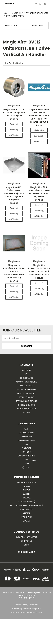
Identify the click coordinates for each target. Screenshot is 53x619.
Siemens (26, 490)
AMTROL (26, 513)
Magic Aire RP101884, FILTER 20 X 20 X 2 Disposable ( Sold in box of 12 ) (14, 271)
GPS (26, 459)
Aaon (26, 429)
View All (26, 521)
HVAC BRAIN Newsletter (26, 537)
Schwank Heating (26, 456)
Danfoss (27, 452)
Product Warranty (26, 393)
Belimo (27, 486)
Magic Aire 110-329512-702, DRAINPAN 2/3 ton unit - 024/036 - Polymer (14, 193)
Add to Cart (14, 135)
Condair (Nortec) (26, 501)
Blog (26, 545)
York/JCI (26, 448)
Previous (3, 616)
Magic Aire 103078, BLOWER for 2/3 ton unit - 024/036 (14, 112)
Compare (13, 129)
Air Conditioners (27, 432)
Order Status (26, 378)
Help (26, 374)
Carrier (26, 494)
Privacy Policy (26, 385)
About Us (26, 370)
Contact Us (26, 541)
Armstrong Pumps (26, 440)
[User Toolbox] (39, 3)
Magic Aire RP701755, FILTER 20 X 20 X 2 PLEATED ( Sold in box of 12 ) (39, 270)
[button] (26, 25)
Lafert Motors (26, 509)
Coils (26, 463)
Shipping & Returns (26, 405)
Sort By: (8, 63)
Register (32, 408)
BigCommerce (31, 604)
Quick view (14, 124)
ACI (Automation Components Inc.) (26, 505)
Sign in (20, 408)
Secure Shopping (26, 397)
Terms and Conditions (26, 401)
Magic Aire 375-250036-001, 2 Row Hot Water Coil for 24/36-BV (39, 192)
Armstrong (26, 436)
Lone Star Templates (32, 608)
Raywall (26, 498)
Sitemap (26, 412)
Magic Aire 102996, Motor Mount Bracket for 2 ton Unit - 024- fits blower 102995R (39, 115)
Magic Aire (26, 517)
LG (26, 444)
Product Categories (26, 389)
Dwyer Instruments (26, 482)
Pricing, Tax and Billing (26, 382)
